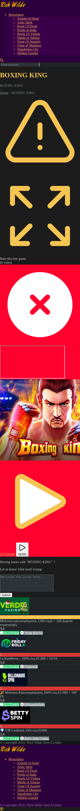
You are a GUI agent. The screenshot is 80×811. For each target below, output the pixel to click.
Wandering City (27, 49)
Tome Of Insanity (29, 41)
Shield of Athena (28, 38)
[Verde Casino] (14, 613)
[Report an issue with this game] (40, 174)
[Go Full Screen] (40, 255)
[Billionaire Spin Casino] (13, 684)
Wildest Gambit (27, 53)
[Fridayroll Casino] (13, 651)
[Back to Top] (1, 809)
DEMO (22, 554)
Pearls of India (26, 30)
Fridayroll (31, 666)
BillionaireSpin (34, 704)
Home (4, 93)
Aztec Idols (24, 22)
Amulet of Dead (28, 18)
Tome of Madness (29, 45)
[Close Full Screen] (40, 343)
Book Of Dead (27, 26)
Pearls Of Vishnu (28, 34)
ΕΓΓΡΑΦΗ (11, 633)
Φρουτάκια (16, 14)
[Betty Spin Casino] (15, 722)
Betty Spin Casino (36, 738)
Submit (6, 595)
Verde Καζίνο (33, 633)
